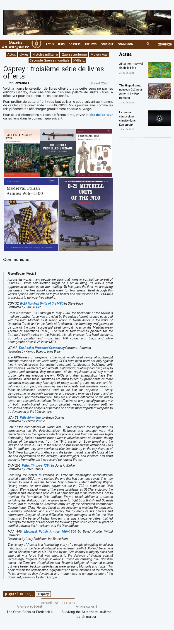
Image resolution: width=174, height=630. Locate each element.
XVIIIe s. (79, 60)
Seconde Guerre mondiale (50, 60)
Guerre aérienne (74, 54)
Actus (11, 54)
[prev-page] (132, 140)
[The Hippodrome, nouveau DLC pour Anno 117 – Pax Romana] (159, 91)
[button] (148, 44)
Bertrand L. (22, 83)
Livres (24, 54)
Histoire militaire (45, 54)
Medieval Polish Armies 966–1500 (50, 531)
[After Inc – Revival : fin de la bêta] (159, 70)
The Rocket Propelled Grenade (40, 348)
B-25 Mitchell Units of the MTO (41, 303)
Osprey (43, 594)
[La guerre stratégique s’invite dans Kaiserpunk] (159, 118)
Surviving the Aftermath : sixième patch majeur (86, 614)
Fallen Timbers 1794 (36, 465)
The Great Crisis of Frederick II (29, 612)
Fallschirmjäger (31, 417)
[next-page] (158, 140)
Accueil (46, 603)
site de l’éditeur (101, 115)
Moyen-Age (99, 54)
